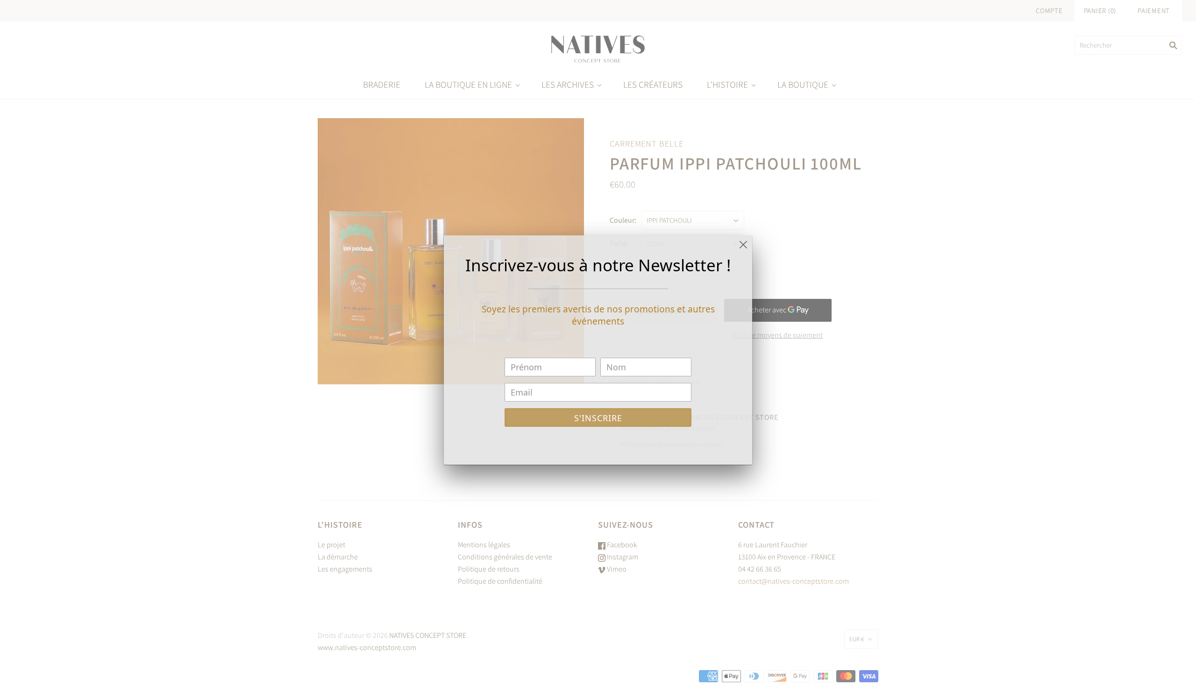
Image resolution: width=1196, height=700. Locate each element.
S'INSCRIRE (598, 418)
